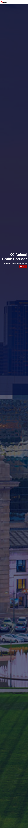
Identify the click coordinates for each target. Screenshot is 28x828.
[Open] (25, 2)
